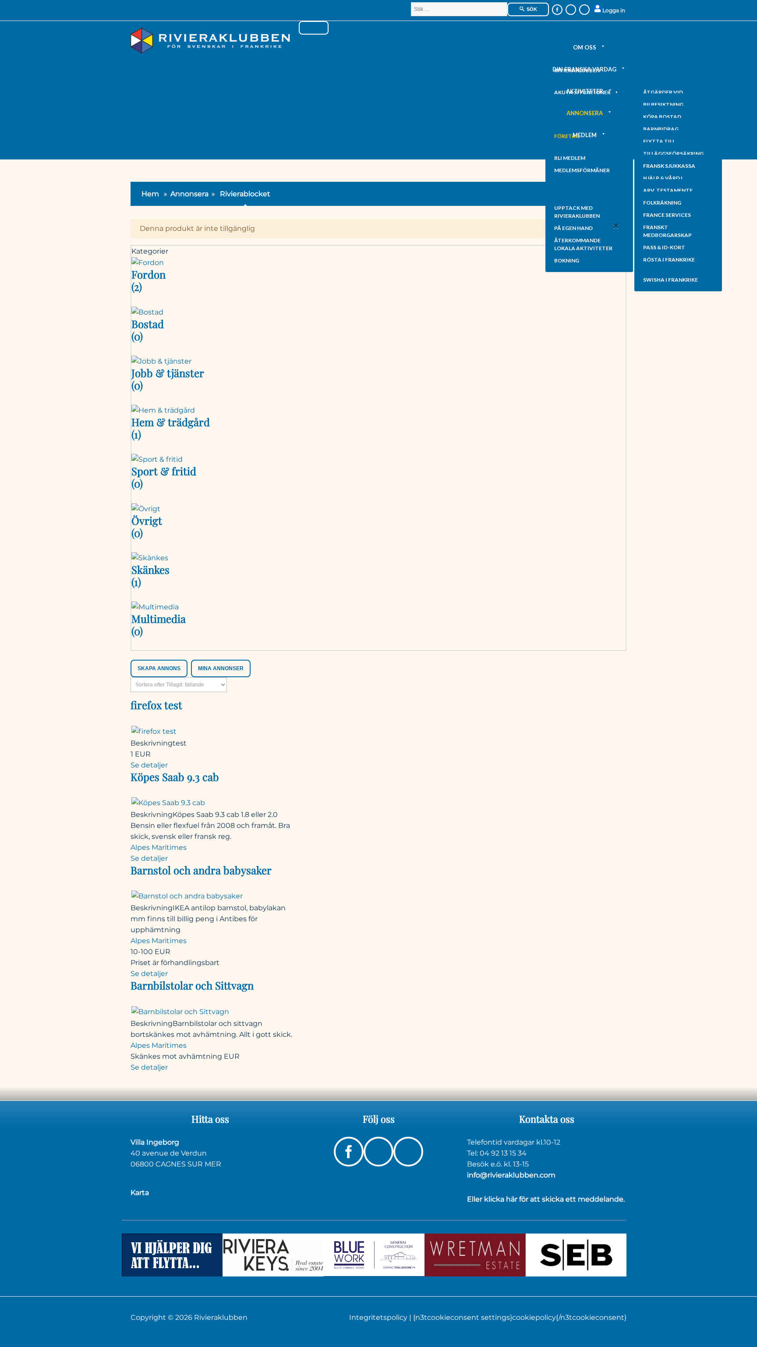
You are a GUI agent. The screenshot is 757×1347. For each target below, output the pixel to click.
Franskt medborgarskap (667, 231)
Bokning (566, 260)
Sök (531, 9)
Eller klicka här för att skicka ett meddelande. (546, 1199)
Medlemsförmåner (582, 170)
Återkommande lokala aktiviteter (583, 244)
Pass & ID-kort (664, 247)
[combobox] (459, 9)
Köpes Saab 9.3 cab (175, 777)
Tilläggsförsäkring (673, 153)
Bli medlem (569, 158)
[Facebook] (557, 9)
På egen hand (573, 228)
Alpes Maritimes (159, 847)
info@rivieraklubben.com (511, 1175)
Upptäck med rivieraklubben (577, 212)
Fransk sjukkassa (669, 166)
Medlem (585, 134)
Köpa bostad (662, 116)
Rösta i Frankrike (669, 259)
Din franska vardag (584, 69)
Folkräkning (662, 202)
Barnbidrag (661, 129)
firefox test (156, 705)
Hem (150, 194)
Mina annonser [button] (221, 668)
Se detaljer (149, 765)
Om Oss (584, 47)
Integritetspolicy (379, 1317)
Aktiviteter (584, 91)
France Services (667, 215)
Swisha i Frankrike (670, 279)
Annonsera (584, 113)
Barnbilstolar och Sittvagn (192, 985)
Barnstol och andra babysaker (201, 870)
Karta (140, 1192)
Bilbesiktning (663, 104)
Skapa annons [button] (159, 668)
